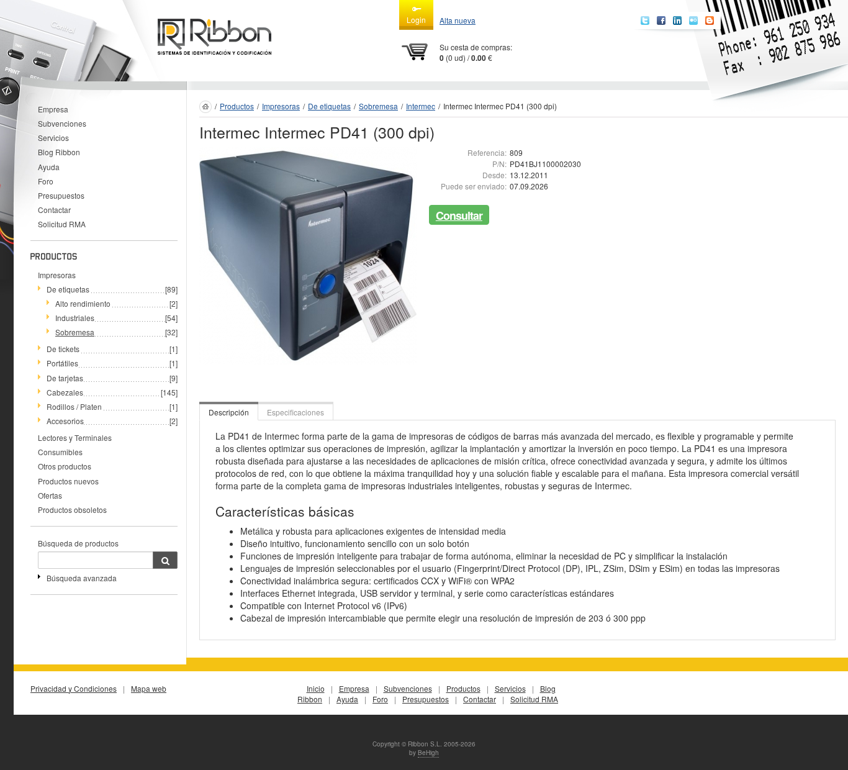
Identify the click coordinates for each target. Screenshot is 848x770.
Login (416, 19)
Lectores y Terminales (75, 437)
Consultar (459, 215)
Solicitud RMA (62, 224)
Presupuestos (61, 195)
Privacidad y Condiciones (73, 688)
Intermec (420, 106)
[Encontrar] (165, 560)
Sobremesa (74, 332)
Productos (237, 106)
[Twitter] (645, 20)
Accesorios (65, 420)
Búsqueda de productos (78, 543)
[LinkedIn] (677, 20)
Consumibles (60, 451)
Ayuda (49, 166)
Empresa (53, 109)
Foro (45, 181)
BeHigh (428, 752)
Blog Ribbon (59, 152)
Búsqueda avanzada (82, 578)
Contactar (54, 209)
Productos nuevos (68, 481)
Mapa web (148, 688)
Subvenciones (62, 123)
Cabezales (65, 392)
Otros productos (64, 466)
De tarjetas (65, 378)
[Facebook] (661, 20)
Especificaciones (295, 412)
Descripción (229, 412)
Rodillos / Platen (74, 406)
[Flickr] (693, 20)
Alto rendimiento (83, 303)
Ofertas (50, 495)
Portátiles (62, 363)
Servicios (53, 137)
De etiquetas (68, 289)
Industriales (74, 317)
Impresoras (57, 275)
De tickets (63, 348)
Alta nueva (458, 20)
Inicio (316, 688)
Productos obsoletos (72, 509)
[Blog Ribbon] (710, 20)
